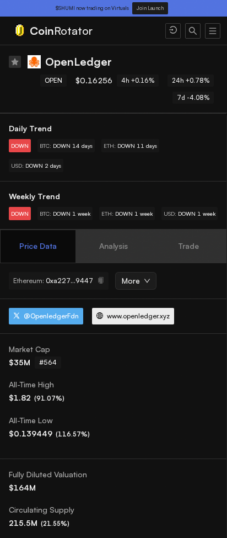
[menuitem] (82, 31)
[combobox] (132, 281)
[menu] (113, 31)
